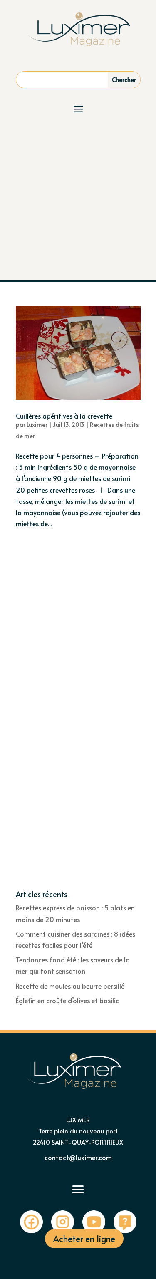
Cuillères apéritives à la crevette (64, 415)
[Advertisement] (78, 198)
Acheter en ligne (84, 1238)
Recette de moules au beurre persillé (70, 985)
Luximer (37, 425)
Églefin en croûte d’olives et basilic (67, 1000)
